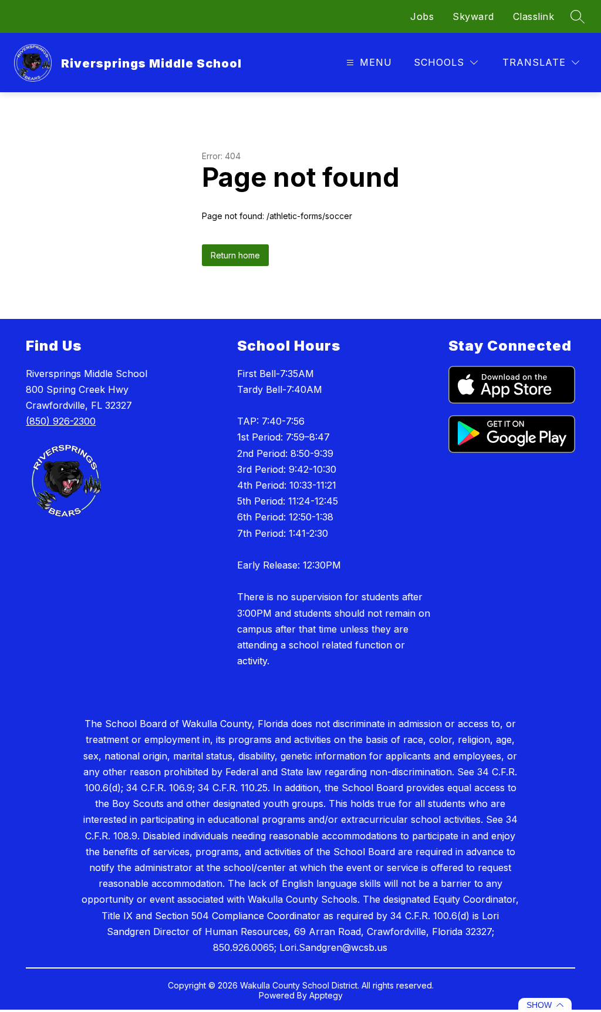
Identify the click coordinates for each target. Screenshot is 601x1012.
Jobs (422, 16)
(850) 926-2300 (61, 421)
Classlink (534, 16)
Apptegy (326, 995)
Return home (235, 255)
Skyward (473, 16)
